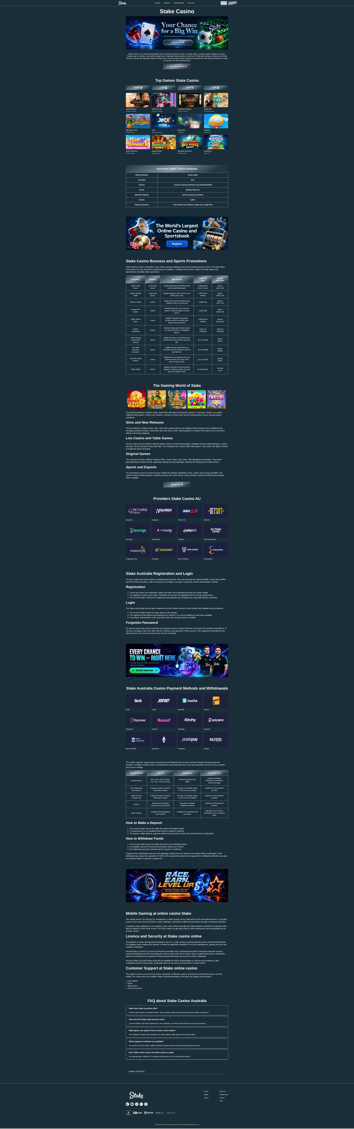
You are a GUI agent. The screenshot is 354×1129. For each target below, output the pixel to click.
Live (162, 87)
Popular (136, 87)
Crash (188, 87)
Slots (214, 87)
